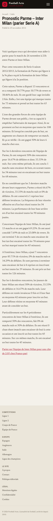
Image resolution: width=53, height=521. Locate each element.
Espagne (6, 441)
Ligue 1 (5, 416)
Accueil (5, 14)
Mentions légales (9, 490)
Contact (5, 475)
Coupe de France (9, 425)
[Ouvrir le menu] (48, 4)
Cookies (5, 500)
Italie (12, 14)
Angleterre (7, 446)
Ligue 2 (5, 421)
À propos (6, 470)
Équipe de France (9, 430)
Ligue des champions (11, 459)
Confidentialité (8, 495)
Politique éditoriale (10, 479)
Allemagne (7, 455)
